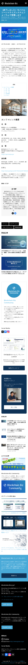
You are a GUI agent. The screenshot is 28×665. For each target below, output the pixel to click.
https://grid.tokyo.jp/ (7, 154)
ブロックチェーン (7, 227)
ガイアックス (14, 224)
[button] (26, 3)
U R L (6, 95)
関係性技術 (18, 227)
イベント (5, 224)
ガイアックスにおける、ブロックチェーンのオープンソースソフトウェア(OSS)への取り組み (14, 549)
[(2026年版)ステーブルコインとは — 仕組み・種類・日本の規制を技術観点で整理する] (14, 242)
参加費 (7, 93)
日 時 (7, 90)
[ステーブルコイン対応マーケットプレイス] (14, 529)
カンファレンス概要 (8, 87)
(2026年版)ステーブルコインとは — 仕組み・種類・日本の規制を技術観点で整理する (13, 252)
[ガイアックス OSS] (14, 546)
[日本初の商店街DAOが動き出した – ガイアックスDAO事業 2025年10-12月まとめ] (14, 263)
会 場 (7, 92)
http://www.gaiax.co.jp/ (17, 641)
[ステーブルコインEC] (14, 511)
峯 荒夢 (7, 183)
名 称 (7, 89)
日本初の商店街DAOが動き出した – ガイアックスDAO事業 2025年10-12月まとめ (13, 272)
